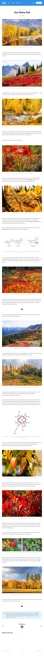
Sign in (33, 2)
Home (9, 2)
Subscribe (39, 2)
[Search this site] (30, 3)
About (13, 2)
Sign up (22, 650)
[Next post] (41, 626)
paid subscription (29, 613)
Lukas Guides (4, 3)
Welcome (18, 2)
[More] (22, 3)
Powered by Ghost (39, 650)
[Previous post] (3, 626)
